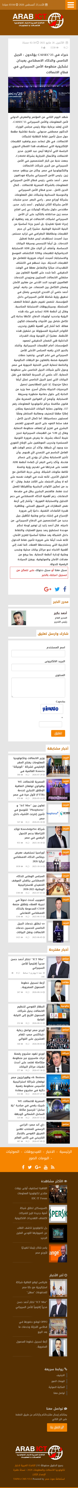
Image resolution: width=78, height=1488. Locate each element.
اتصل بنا (55, 1427)
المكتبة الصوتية (57, 1387)
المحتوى (60, 675)
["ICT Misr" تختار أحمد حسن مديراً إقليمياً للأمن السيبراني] (58, 1316)
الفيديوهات (32, 1151)
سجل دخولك (42, 570)
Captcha (60, 701)
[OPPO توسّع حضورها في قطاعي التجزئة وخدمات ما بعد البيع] (58, 1335)
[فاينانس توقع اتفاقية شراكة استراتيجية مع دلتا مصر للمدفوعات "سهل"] (58, 1296)
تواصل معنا (59, 1393)
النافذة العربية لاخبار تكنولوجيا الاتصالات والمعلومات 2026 (40, 1467)
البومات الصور (39, 1158)
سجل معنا (61, 570)
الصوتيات (12, 1151)
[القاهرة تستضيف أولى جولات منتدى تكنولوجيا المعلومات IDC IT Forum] (58, 1202)
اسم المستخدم (56, 647)
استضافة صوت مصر (54, 1479)
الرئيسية (65, 1151)
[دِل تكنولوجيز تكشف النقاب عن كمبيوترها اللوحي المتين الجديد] (58, 1241)
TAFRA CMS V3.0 (23, 1479)
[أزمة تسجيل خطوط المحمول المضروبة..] (58, 1355)
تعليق (58, 733)
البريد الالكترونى (55, 661)
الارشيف (60, 1375)
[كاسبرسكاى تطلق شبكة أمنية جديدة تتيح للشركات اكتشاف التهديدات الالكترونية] (58, 1222)
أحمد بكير (60, 613)
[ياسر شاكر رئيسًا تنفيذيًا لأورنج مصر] (58, 1261)
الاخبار (50, 1151)
